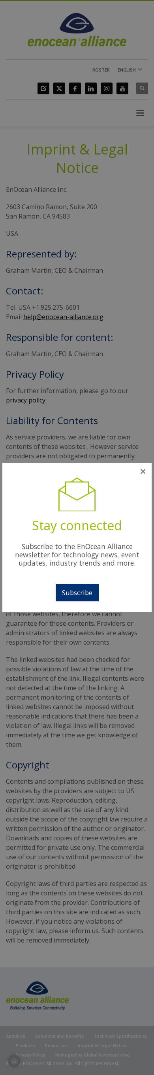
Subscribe (77, 592)
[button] (14, 1061)
